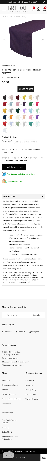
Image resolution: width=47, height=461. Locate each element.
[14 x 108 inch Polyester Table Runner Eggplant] (23, 41)
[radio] (4, 98)
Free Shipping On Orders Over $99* (22, 2)
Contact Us (29, 380)
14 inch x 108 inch (16, 149)
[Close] (43, 457)
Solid (12, 152)
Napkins (5, 390)
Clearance (28, 149)
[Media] (40, 24)
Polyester (5, 152)
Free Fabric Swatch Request (9, 421)
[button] (4, 40)
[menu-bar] (5, 9)
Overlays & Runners (9, 394)
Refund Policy (30, 394)
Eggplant (36, 149)
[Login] (38, 9)
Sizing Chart (7, 432)
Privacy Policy (30, 390)
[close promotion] (44, 2)
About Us (29, 385)
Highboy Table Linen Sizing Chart (10, 437)
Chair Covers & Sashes (10, 385)
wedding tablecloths (31, 201)
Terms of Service (31, 399)
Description (9, 196)
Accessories (6, 404)
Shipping (5, 427)
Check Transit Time (14, 167)
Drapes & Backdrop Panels (11, 399)
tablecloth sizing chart (12, 268)
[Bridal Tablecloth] (19, 9)
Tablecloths (6, 380)
